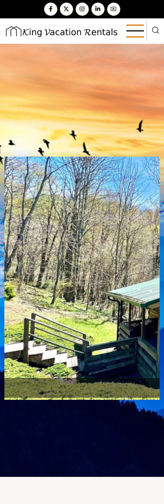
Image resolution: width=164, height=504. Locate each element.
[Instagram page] (82, 9)
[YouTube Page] (113, 9)
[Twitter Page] (66, 9)
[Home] (61, 30)
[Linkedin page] (98, 9)
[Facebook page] (50, 9)
